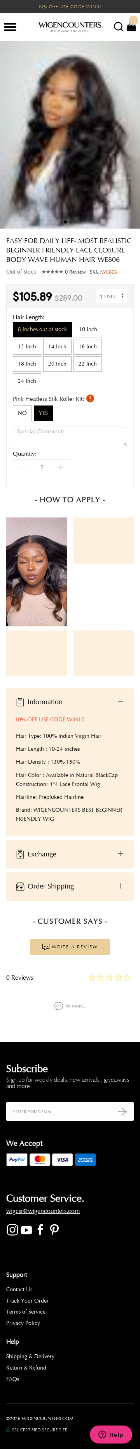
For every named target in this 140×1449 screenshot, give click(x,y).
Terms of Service (26, 1311)
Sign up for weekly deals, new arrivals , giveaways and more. (67, 1083)
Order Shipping (50, 886)
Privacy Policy (23, 1323)
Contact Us (19, 1289)
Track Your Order (27, 1301)
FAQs (12, 1379)
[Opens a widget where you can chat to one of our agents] (110, 1435)
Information (44, 701)
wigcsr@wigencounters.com (43, 1211)
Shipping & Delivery (30, 1356)
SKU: (103, 272)
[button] (128, 134)
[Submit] (122, 1111)
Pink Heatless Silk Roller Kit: (49, 399)
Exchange (41, 853)
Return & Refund (26, 1367)
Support (16, 1275)
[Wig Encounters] (70, 27)
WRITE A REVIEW (74, 947)
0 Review (75, 272)
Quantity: (25, 454)
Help (12, 1342)
